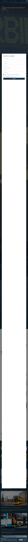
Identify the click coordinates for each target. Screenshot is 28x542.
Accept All (21, 539)
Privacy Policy (14, 76)
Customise (25, 539)
